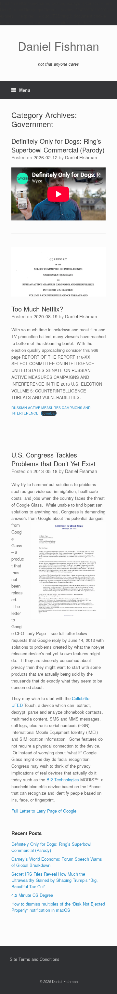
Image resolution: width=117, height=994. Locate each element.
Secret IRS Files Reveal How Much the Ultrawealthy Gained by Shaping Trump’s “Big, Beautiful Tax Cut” (54, 880)
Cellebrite (80, 698)
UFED (17, 705)
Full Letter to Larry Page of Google (44, 811)
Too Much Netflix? (37, 308)
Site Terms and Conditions (34, 959)
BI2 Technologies (62, 779)
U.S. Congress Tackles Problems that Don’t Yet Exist (53, 459)
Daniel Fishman (81, 157)
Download (49, 413)
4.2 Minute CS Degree (32, 895)
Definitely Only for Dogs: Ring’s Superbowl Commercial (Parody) (58, 145)
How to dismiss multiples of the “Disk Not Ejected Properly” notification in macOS (58, 907)
